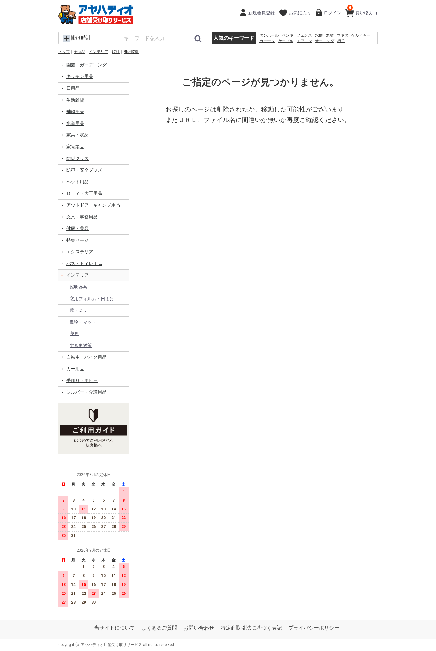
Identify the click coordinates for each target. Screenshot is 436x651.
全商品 (79, 52)
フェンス (304, 35)
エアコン (304, 41)
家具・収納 (77, 134)
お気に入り (300, 12)
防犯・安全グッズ (84, 169)
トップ (64, 52)
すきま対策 (81, 345)
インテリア (98, 52)
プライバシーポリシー (313, 628)
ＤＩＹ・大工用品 (84, 193)
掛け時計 (131, 52)
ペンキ (287, 35)
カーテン (267, 41)
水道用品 (75, 123)
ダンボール (269, 35)
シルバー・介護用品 (86, 391)
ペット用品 (77, 181)
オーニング (324, 41)
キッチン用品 (79, 76)
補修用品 (75, 111)
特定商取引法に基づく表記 (251, 628)
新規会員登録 (261, 12)
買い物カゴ (363, 10)
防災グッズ (77, 158)
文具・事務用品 (82, 216)
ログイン (333, 12)
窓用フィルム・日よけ (92, 298)
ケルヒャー (361, 35)
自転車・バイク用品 (86, 357)
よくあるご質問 (159, 628)
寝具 (74, 333)
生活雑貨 (75, 100)
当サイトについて (114, 628)
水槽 (319, 35)
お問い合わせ (199, 628)
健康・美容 (77, 228)
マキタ (342, 35)
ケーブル (285, 41)
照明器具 (78, 286)
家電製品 (75, 146)
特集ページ (77, 240)
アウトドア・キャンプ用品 (93, 205)
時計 (116, 52)
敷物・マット (83, 322)
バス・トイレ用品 (84, 263)
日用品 (73, 88)
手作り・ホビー (82, 380)
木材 (330, 35)
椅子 (341, 41)
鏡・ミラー (81, 310)
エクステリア (79, 251)
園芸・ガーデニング (86, 64)
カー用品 (75, 368)
